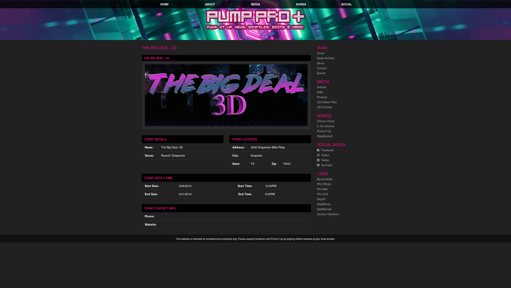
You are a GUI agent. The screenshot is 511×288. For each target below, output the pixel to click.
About (210, 4)
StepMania (324, 204)
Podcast (322, 97)
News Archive (325, 58)
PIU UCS (322, 194)
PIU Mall (322, 189)
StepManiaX (324, 136)
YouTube (325, 165)
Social (346, 4)
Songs (301, 4)
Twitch (324, 155)
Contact (322, 68)
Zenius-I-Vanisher (328, 214)
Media (255, 4)
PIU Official (324, 184)
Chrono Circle (325, 121)
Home (164, 4)
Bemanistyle (324, 179)
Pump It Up (324, 131)
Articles (321, 87)
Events (321, 73)
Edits (320, 92)
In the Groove (325, 126)
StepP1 (321, 199)
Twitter (324, 160)
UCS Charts (324, 107)
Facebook (326, 150)
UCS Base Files (327, 102)
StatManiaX (324, 209)
